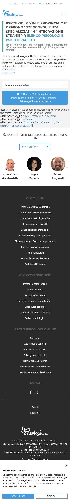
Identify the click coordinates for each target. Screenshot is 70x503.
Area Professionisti (52, 3)
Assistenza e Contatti (35, 343)
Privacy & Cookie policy (35, 349)
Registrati (29, 3)
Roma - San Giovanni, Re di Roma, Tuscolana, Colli (31, 124)
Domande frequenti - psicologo (35, 312)
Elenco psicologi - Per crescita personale (35, 241)
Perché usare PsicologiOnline (35, 207)
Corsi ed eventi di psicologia (35, 247)
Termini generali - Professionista (35, 372)
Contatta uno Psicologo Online (35, 218)
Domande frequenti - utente (35, 258)
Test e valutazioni (35, 252)
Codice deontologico (35, 318)
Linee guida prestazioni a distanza (35, 301)
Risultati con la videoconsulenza (35, 212)
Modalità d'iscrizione (35, 295)
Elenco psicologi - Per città (35, 224)
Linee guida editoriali (35, 307)
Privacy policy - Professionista (35, 366)
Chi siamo (35, 338)
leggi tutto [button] (8, 72)
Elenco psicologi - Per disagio (35, 230)
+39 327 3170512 (35, 453)
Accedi (35, 407)
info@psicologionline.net (15, 453)
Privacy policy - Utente (35, 355)
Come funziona (35, 289)
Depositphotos (39, 459)
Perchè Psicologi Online (35, 284)
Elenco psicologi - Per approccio (35, 235)
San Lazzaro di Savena (39, 116)
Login (14, 3)
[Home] (18, 94)
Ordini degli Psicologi (35, 264)
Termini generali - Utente (35, 361)
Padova (28, 119)
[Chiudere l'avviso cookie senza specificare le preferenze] (66, 465)
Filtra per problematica (17, 85)
